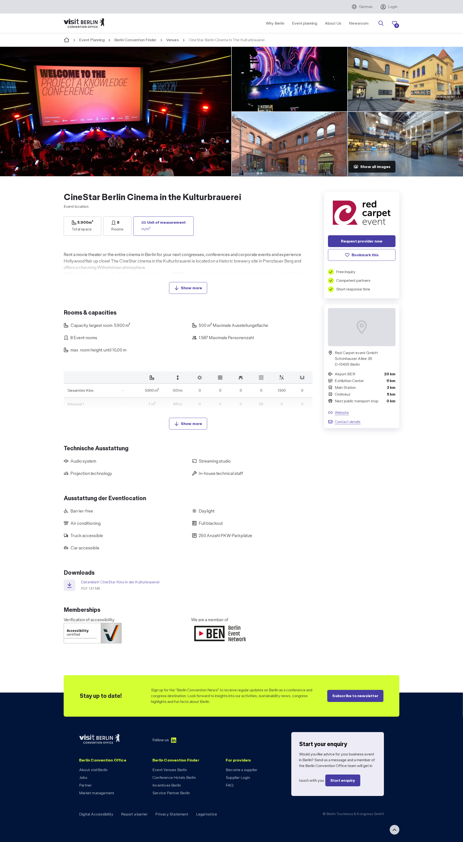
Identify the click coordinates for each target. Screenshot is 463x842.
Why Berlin (275, 23)
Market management (96, 793)
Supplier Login (238, 777)
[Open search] (381, 23)
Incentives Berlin (166, 785)
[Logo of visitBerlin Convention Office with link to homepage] (84, 23)
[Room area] (152, 377)
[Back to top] (394, 830)
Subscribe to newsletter (355, 696)
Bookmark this (365, 255)
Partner (85, 785)
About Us (333, 23)
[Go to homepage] (66, 40)
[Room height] (177, 377)
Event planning (304, 23)
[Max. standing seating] (282, 377)
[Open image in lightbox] (115, 111)
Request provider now (362, 241)
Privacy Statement (171, 814)
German (366, 6)
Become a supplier (241, 770)
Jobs (83, 777)
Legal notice (206, 814)
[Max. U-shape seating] (302, 377)
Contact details (348, 421)
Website (342, 412)
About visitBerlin (93, 770)
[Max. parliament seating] (220, 377)
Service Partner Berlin (171, 793)
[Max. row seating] (261, 377)
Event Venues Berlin (169, 770)
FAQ (230, 785)
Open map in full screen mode (361, 356)
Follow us (160, 740)
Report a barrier (134, 814)
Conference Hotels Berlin (174, 777)
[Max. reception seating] (241, 377)
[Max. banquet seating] (200, 377)
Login (392, 6)
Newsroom (358, 23)
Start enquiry (342, 780)
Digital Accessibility (96, 814)
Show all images (375, 166)
